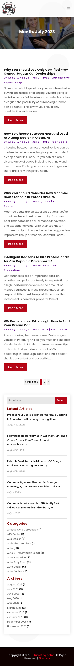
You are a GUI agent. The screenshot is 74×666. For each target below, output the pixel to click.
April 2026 (13, 603)
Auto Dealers (15, 571)
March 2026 (14, 608)
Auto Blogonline (16, 557)
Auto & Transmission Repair (23, 553)
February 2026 (15, 612)
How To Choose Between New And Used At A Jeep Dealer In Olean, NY (36, 135)
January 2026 (15, 617)
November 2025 (16, 626)
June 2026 (13, 594)
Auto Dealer (14, 566)
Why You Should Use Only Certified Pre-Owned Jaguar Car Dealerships (36, 71)
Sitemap (44, 658)
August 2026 (14, 584)
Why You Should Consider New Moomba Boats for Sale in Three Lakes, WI (36, 195)
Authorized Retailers (19, 543)
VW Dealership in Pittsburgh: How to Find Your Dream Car (37, 323)
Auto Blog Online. (44, 655)
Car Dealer (60, 142)
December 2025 (17, 621)
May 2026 (13, 598)
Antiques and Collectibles (22, 529)
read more (15, 120)
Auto (10, 548)
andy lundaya (19, 77)
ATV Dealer (13, 534)
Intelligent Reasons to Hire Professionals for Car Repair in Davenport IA (36, 259)
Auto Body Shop (16, 562)
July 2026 (12, 589)
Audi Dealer (14, 539)
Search (61, 400)
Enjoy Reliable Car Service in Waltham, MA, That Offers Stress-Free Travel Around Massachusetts (37, 440)
